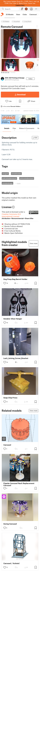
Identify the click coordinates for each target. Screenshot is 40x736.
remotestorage (7, 183)
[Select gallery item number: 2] (19, 393)
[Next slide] (37, 65)
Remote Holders (15, 106)
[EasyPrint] (22, 9)
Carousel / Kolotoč (11, 563)
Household (17, 21)
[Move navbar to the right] (37, 14)
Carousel (7, 445)
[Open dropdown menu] (37, 26)
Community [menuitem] (33, 14)
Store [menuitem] (18, 14)
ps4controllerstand (26, 178)
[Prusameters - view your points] (26, 9)
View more (33, 243)
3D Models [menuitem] (10, 14)
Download (21, 94)
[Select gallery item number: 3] (21, 274)
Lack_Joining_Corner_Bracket (15, 358)
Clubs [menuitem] (25, 14)
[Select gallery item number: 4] (22, 393)
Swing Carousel (10, 524)
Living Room (27, 21)
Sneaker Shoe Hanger (12, 319)
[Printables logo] (2, 14)
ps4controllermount (9, 178)
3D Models (6, 21)
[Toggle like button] (4, 283)
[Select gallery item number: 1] (18, 274)
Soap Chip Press (10, 398)
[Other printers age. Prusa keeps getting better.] (20, 119)
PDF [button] (35, 138)
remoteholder (16, 174)
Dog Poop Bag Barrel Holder (15, 279)
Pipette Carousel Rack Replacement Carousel (18, 484)
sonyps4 (5, 174)
